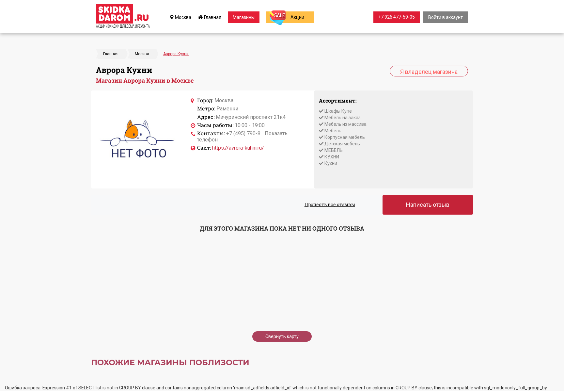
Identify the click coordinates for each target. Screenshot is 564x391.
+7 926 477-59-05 (396, 17)
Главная (212, 17)
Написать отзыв (427, 204)
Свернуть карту (282, 336)
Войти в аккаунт (445, 17)
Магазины (244, 17)
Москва (182, 17)
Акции (297, 17)
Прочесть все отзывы (330, 204)
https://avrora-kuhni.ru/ (238, 148)
